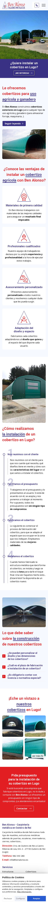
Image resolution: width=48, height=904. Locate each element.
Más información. (24, 892)
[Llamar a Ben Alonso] (37, 5)
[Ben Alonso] (13, 5)
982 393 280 (19, 856)
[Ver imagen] (12, 726)
